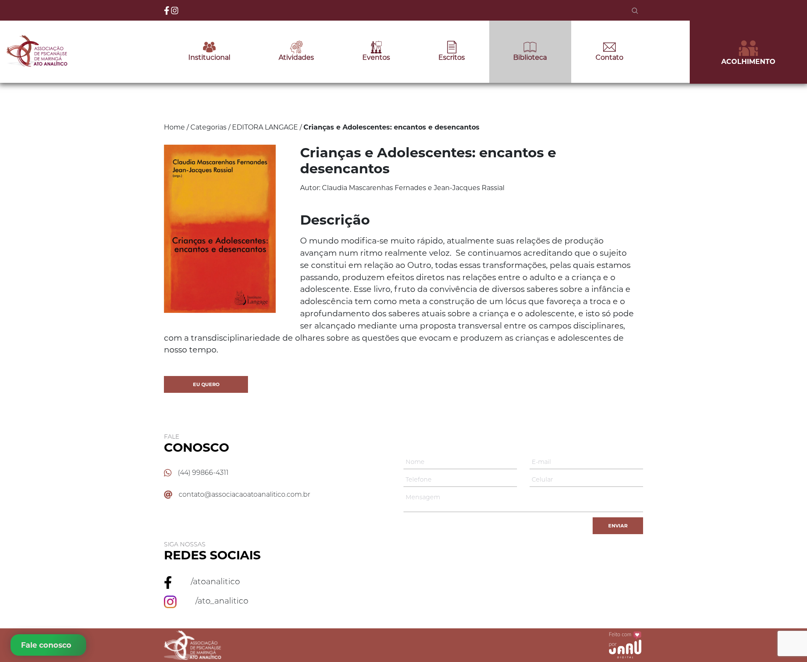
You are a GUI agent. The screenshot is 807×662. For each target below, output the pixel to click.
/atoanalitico (215, 581)
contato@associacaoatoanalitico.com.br (244, 494)
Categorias (208, 127)
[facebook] (167, 9)
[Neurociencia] (227, 310)
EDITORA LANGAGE (265, 127)
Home (174, 127)
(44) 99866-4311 (203, 473)
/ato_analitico (221, 601)
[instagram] (175, 9)
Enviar (618, 526)
